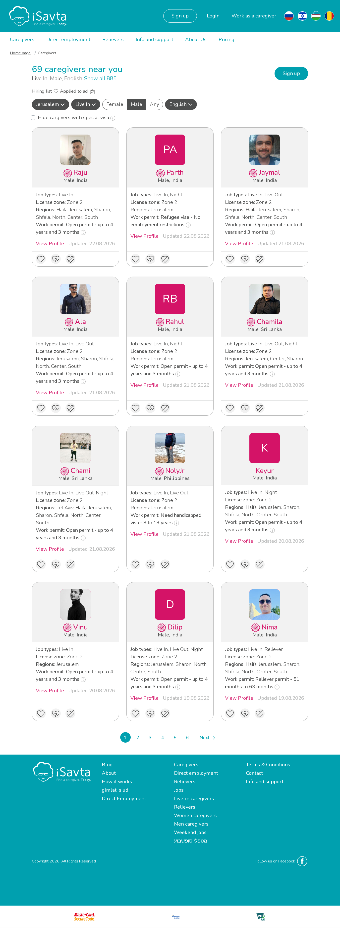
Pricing (226, 39)
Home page (20, 53)
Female (114, 104)
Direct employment (68, 39)
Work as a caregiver (253, 15)
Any (154, 104)
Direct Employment (124, 798)
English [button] (178, 104)
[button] (50, 104)
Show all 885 (100, 78)
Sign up (180, 15)
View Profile (50, 243)
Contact (254, 773)
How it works (117, 781)
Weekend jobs (190, 832)
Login (213, 15)
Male (136, 104)
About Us (196, 39)
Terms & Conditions (268, 764)
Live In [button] (82, 104)
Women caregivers (195, 815)
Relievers (113, 39)
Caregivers (22, 39)
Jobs (179, 790)
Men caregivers (191, 824)
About (109, 773)
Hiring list (42, 91)
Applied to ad (74, 91)
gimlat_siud (115, 790)
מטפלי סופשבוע (190, 841)
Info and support (154, 39)
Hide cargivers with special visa (74, 117)
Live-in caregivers (194, 798)
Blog (107, 764)
